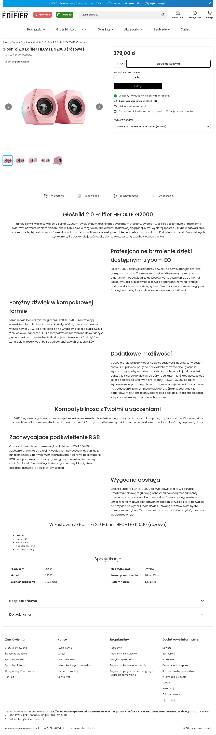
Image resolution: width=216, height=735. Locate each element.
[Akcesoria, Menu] (141, 29)
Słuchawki (34, 29)
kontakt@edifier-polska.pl (29, 719)
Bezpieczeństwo (23, 600)
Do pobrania (20, 614)
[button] (8, 106)
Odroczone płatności (130, 111)
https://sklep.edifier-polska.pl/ (67, 711)
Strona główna (10, 42)
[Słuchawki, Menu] (44, 29)
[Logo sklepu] (15, 14)
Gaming (104, 29)
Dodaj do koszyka (168, 64)
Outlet (185, 29)
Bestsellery (162, 29)
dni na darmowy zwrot (132, 106)
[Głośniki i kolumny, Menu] (85, 29)
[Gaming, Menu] (112, 29)
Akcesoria (131, 29)
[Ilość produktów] (119, 64)
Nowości (66, 14)
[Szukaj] (163, 15)
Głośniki (37, 42)
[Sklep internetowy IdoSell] (197, 728)
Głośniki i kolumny (69, 29)
